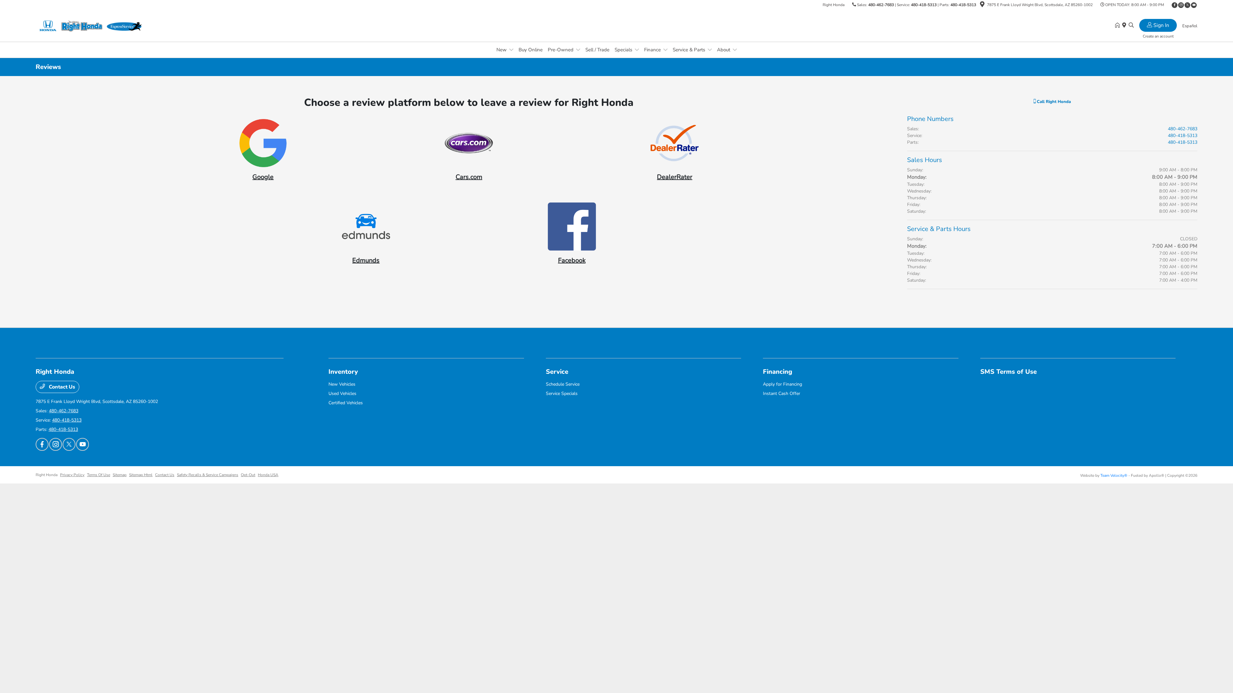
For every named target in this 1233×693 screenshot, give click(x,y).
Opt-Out (248, 474)
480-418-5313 (924, 4)
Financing (777, 371)
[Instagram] (1181, 5)
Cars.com (469, 177)
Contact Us (61, 386)
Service (557, 371)
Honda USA (268, 474)
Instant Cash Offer (781, 393)
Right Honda (46, 474)
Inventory (343, 371)
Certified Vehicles (345, 403)
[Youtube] (1194, 5)
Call (1053, 102)
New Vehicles (341, 384)
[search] (1131, 26)
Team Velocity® (1113, 475)
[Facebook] (1174, 5)
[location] (982, 5)
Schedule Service (563, 384)
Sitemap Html (141, 474)
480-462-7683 (881, 4)
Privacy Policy (72, 474)
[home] (1118, 26)
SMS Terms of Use (1008, 371)
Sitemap (120, 474)
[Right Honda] (91, 25)
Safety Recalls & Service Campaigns (207, 474)
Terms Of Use (98, 474)
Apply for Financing (782, 384)
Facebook (572, 260)
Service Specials (562, 393)
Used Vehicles (342, 393)
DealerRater (674, 177)
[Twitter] (1187, 5)
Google (263, 177)
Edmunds (366, 260)
